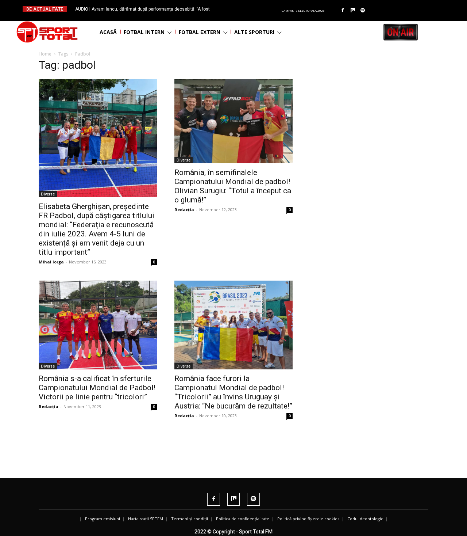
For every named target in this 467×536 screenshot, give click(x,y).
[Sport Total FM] (47, 32)
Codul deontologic (365, 518)
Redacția (184, 209)
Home (45, 54)
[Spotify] (363, 10)
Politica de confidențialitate (242, 518)
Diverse (48, 194)
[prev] (239, 9)
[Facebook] (342, 10)
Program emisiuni (102, 518)
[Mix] (353, 10)
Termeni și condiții (189, 518)
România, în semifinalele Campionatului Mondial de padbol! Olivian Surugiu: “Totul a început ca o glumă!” (232, 186)
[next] (251, 9)
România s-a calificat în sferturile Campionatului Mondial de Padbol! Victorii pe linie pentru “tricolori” (97, 387)
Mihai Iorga (51, 262)
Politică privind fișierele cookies (308, 518)
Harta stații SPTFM (145, 518)
